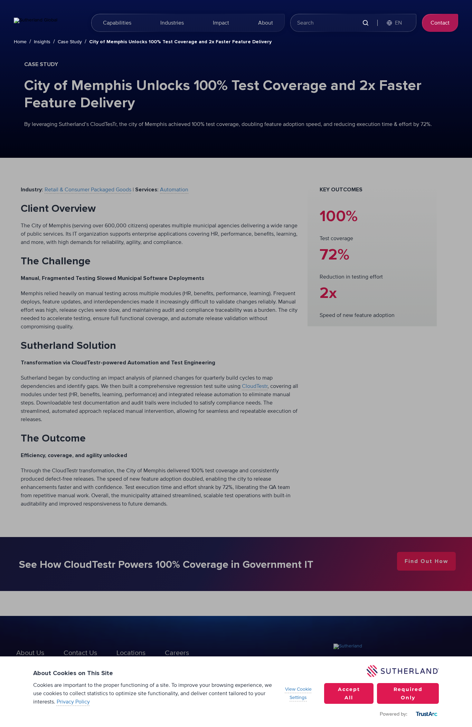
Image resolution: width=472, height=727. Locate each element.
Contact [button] (440, 23)
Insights (42, 41)
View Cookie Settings (298, 693)
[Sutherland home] (48, 23)
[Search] (365, 23)
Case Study (70, 41)
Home (20, 41)
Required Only (408, 693)
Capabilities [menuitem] (117, 23)
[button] (397, 22)
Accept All (349, 693)
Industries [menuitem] (172, 23)
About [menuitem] (265, 23)
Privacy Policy (73, 702)
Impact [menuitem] (221, 23)
